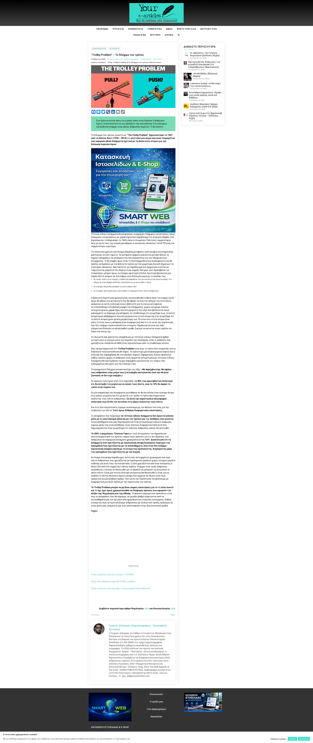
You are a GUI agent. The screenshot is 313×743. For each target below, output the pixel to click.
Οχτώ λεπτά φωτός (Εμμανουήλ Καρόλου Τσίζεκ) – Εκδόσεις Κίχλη (205, 116)
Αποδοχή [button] (292, 739)
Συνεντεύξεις (154, 29)
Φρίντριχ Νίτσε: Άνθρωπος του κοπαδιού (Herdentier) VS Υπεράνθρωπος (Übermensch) (204, 64)
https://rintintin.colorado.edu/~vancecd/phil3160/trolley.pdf (120, 588)
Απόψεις (169, 35)
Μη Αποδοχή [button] (303, 739)
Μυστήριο (155, 35)
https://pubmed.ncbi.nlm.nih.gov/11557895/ (112, 574)
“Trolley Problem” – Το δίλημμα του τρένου (117, 54)
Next (173, 615)
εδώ (147, 608)
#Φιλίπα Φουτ (155, 62)
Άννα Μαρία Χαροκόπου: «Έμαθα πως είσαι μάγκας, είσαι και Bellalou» (205, 95)
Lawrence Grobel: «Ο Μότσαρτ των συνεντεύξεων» (205, 84)
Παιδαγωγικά (139, 35)
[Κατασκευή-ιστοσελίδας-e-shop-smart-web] (133, 190)
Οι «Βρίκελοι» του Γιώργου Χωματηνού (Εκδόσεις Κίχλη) (205, 54)
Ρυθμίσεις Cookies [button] (278, 739)
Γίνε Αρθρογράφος (156, 709)
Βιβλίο (169, 29)
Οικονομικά (102, 29)
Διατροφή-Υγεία (208, 29)
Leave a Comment (98, 62)
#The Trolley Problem (117, 62)
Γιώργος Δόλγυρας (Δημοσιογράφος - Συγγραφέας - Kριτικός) (134, 59)
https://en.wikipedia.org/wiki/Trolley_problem (113, 581)
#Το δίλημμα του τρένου (137, 62)
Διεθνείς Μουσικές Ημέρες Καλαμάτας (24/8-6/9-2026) (204, 105)
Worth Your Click (186, 29)
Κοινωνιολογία (135, 29)
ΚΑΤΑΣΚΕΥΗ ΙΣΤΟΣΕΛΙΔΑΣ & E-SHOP (110, 727)
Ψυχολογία (118, 29)
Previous (95, 615)
